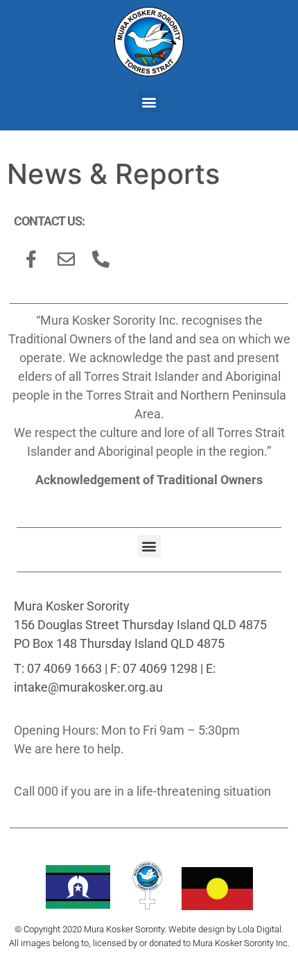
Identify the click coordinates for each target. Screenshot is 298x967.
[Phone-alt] (100, 258)
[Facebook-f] (31, 258)
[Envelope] (66, 258)
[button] (149, 101)
